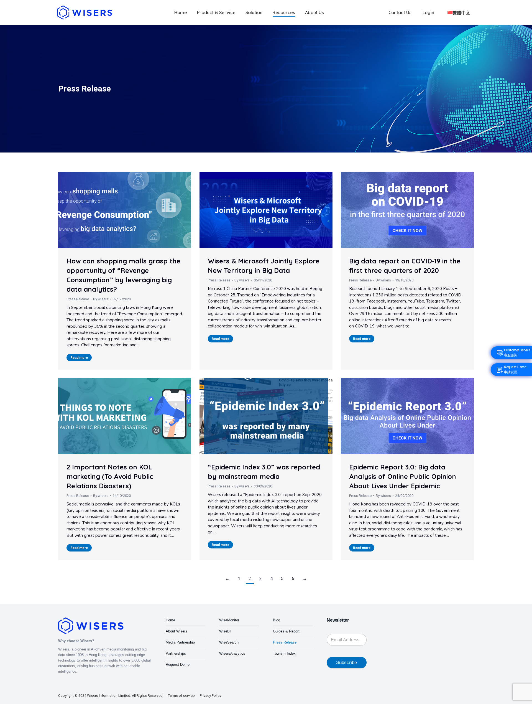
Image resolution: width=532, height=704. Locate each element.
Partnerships (176, 653)
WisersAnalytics (232, 653)
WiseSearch (229, 642)
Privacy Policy (210, 695)
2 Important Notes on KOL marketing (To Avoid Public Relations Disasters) (109, 476)
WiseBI (225, 631)
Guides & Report (286, 631)
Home (170, 620)
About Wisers (176, 631)
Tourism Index (284, 653)
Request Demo (178, 664)
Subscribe (346, 662)
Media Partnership (180, 642)
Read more (79, 358)
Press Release (77, 299)
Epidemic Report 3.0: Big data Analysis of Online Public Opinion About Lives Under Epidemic (402, 476)
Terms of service (181, 695)
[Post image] (124, 210)
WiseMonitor (229, 620)
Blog (276, 620)
